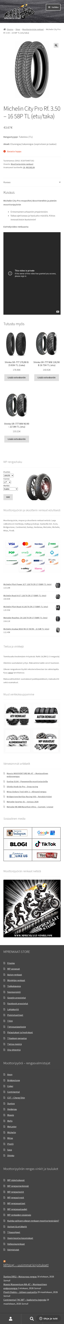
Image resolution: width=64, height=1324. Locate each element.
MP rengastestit (15, 1191)
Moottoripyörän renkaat (33, 29)
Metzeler (12, 1126)
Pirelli (10, 1143)
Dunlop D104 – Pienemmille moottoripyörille (27, 781)
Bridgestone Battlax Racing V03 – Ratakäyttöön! (29, 796)
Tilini (10, 1020)
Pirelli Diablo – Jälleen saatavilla (20, 1292)
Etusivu (10, 29)
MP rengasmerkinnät (18, 1185)
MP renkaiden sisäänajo (19, 1214)
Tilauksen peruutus (17, 1038)
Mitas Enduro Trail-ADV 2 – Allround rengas (26, 791)
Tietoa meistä (14, 1044)
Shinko (10, 1155)
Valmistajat (13, 1249)
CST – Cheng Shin (16, 1097)
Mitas (10, 1138)
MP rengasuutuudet (17, 1209)
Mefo (10, 1120)
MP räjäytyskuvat (16, 1180)
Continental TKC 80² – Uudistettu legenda (24, 1299)
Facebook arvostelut (17, 1003)
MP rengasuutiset (16, 1203)
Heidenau (12, 1109)
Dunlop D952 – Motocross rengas (20, 1276)
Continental (13, 1091)
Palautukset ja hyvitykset (20, 1032)
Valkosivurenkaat (16, 1243)
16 (24, 167)
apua (10, 672)
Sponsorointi (14, 991)
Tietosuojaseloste (16, 1026)
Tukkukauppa (14, 986)
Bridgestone (13, 1080)
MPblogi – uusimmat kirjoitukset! (26, 1265)
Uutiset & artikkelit (17, 1226)
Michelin (11, 1132)
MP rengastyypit (15, 1197)
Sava (9, 1149)
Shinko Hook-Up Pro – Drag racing (22, 786)
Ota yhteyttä (14, 1049)
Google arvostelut (16, 997)
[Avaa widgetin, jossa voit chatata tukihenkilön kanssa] (48, 1319)
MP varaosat (13, 968)
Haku (32, 1319)
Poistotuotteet (15, 1015)
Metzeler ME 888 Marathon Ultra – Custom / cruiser (30, 806)
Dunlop (11, 1103)
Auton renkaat (14, 974)
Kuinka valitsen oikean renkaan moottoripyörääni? (33, 1220)
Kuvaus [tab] (7, 182)
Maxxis (10, 1115)
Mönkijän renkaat (16, 980)
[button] (56, 45)
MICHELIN (30, 167)
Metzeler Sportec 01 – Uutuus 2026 (22, 801)
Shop (17, 29)
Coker (10, 1086)
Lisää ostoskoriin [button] (17, 377)
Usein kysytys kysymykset (20, 1238)
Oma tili (10, 1319)
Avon (9, 1074)
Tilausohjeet (13, 1232)
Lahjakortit (13, 1009)
